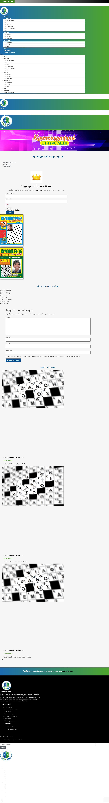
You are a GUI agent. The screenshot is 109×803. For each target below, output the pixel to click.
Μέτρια (9, 36)
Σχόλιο (8, 317)
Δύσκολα (9, 38)
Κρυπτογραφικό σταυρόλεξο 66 (13, 650)
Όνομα (8, 337)
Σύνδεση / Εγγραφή (9, 52)
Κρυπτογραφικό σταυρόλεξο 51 (13, 555)
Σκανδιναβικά (10, 20)
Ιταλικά (9, 24)
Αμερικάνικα (10, 26)
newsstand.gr (67, 671)
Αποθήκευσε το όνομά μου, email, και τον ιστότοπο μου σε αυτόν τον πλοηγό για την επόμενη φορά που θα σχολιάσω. (43, 356)
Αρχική (6, 16)
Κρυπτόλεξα (10, 30)
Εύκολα (9, 34)
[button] (42, 54)
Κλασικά (9, 22)
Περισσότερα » (8, 460)
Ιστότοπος (9, 350)
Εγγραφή (8, 208)
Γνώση (8, 46)
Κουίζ (8, 44)
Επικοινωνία (7, 50)
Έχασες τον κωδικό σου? (13, 210)
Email (8, 343)
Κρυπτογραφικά (11, 28)
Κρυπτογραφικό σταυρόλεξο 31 (13, 457)
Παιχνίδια (9, 42)
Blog (5, 48)
